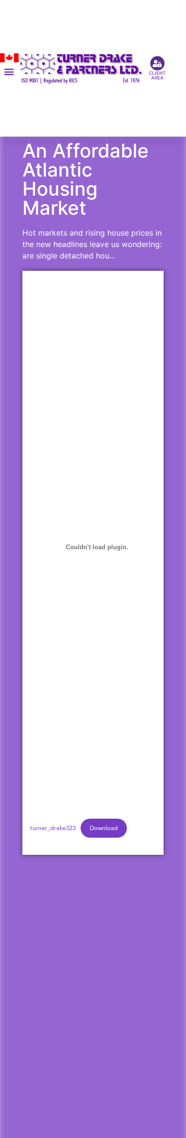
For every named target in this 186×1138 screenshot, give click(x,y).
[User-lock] (157, 63)
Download (104, 828)
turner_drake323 (53, 828)
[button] (9, 71)
